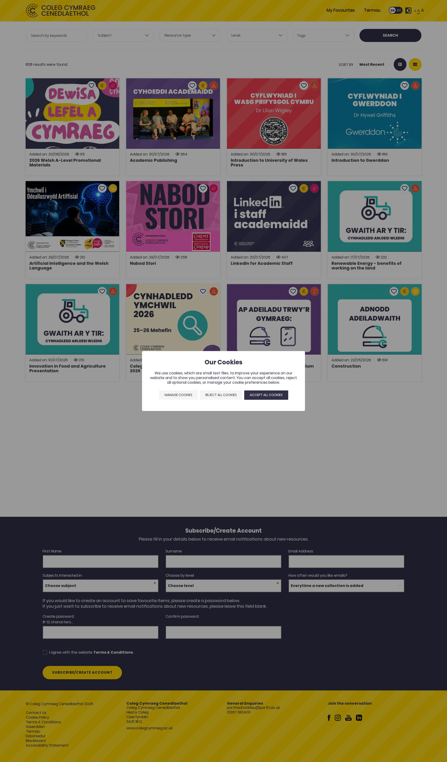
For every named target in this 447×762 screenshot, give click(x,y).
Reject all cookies (221, 395)
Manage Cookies (178, 395)
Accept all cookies (266, 395)
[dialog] (223, 381)
